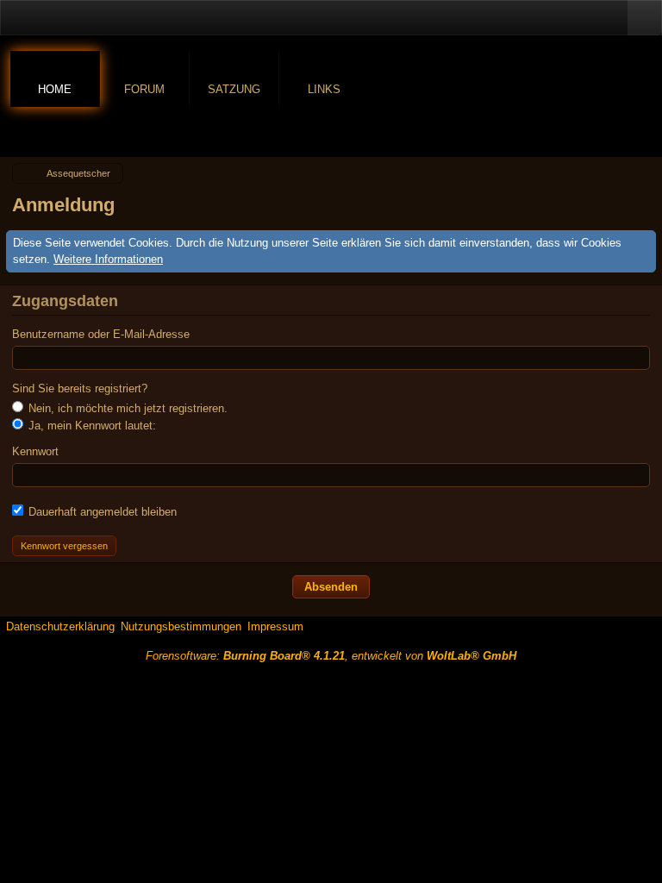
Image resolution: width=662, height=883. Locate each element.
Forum (144, 89)
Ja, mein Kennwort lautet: (90, 425)
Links (324, 89)
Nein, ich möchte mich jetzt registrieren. (126, 408)
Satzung (234, 89)
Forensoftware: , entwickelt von (331, 655)
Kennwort (35, 451)
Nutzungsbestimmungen (181, 626)
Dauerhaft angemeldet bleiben (101, 511)
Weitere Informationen (108, 259)
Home (55, 89)
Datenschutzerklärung (60, 626)
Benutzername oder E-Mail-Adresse (101, 334)
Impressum (275, 626)
